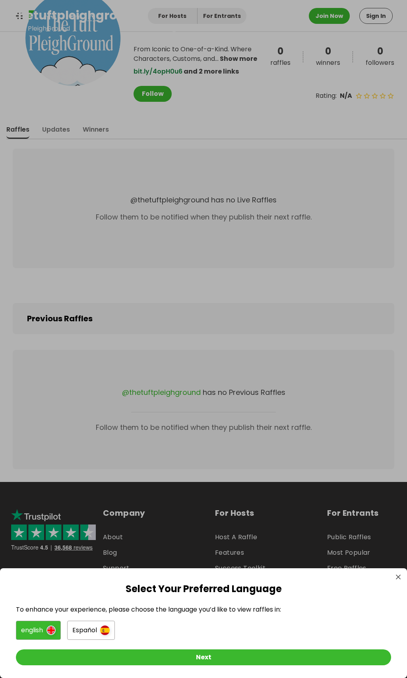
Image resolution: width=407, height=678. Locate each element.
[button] (38, 630)
